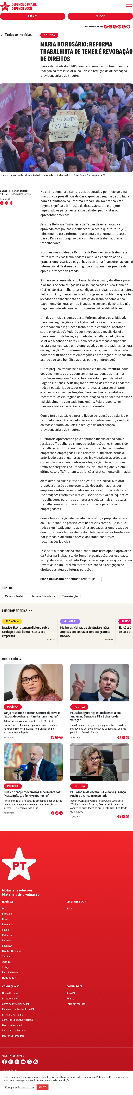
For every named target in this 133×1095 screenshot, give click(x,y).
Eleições (6, 940)
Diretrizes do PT (77, 901)
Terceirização (70, 596)
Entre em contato (75, 1004)
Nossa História (10, 993)
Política (12, 706)
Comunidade (74, 986)
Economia (12, 621)
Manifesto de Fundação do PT (18, 1009)
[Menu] (128, 6)
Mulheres (70, 621)
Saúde (5, 929)
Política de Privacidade (109, 1077)
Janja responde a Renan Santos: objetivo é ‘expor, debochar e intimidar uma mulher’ (32, 714)
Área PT (33, 16)
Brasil (5, 919)
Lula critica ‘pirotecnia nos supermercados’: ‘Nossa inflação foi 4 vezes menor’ (32, 793)
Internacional (9, 924)
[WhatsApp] (124, 27)
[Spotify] (128, 27)
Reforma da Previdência (90, 252)
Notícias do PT (10, 977)
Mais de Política (11, 659)
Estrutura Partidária (13, 1014)
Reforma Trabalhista (43, 596)
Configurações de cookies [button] (19, 1087)
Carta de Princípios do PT (15, 1004)
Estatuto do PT (10, 998)
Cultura (6, 956)
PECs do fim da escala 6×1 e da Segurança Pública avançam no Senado (98, 793)
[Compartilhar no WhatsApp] (11, 203)
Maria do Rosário (52, 579)
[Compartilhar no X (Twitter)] (6, 203)
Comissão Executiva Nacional (17, 1019)
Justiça (5, 967)
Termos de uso (9, 1070)
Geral (69, 908)
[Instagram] (110, 27)
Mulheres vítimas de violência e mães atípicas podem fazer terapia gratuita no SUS (85, 632)
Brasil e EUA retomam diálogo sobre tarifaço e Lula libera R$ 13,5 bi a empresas (26, 632)
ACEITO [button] (42, 1087)
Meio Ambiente (10, 972)
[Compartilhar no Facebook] (1, 203)
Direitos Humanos (11, 951)
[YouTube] (119, 27)
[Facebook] (106, 27)
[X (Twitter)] (115, 27)
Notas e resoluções (17, 890)
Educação (7, 945)
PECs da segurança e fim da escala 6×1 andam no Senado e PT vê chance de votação (96, 716)
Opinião (6, 961)
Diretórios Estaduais (13, 1036)
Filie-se (100, 16)
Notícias (7, 901)
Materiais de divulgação (21, 894)
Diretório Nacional (12, 1025)
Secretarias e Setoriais (14, 1030)
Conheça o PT (11, 986)
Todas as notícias (16, 35)
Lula (4, 908)
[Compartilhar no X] (57, 737)
